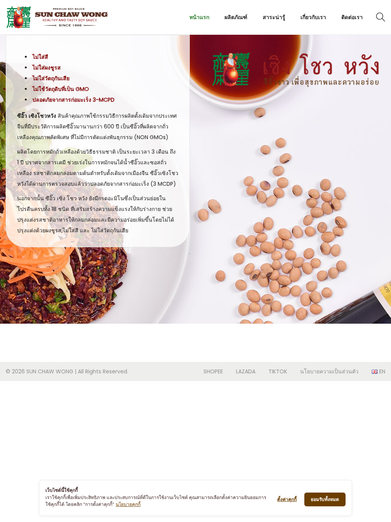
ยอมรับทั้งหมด (325, 499)
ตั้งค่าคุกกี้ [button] (287, 499)
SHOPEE (213, 371)
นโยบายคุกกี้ (128, 504)
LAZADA (245, 371)
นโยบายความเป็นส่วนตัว (329, 371)
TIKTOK (277, 371)
